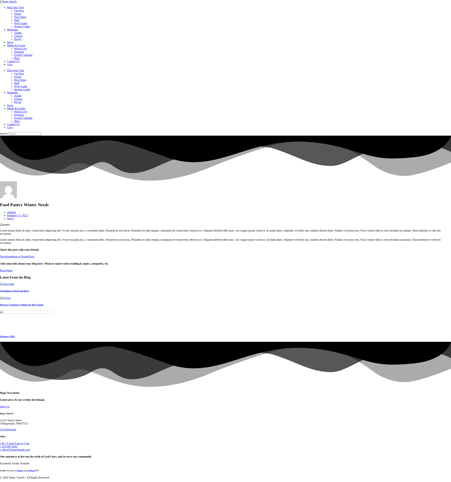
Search (4, 133)
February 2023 (7, 336)
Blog (17, 58)
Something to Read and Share (14, 291)
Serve (10, 42)
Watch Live (20, 48)
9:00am (20, 471)
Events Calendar (23, 54)
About (17, 13)
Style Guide (20, 23)
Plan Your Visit (15, 7)
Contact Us (13, 61)
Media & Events (16, 45)
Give (10, 64)
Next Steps (20, 16)
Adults (17, 32)
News (10, 218)
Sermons (19, 51)
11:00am (31, 471)
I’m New (19, 10)
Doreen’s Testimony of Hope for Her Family (22, 304)
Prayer (17, 39)
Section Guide (22, 26)
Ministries (12, 29)
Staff (16, 20)
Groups (18, 35)
